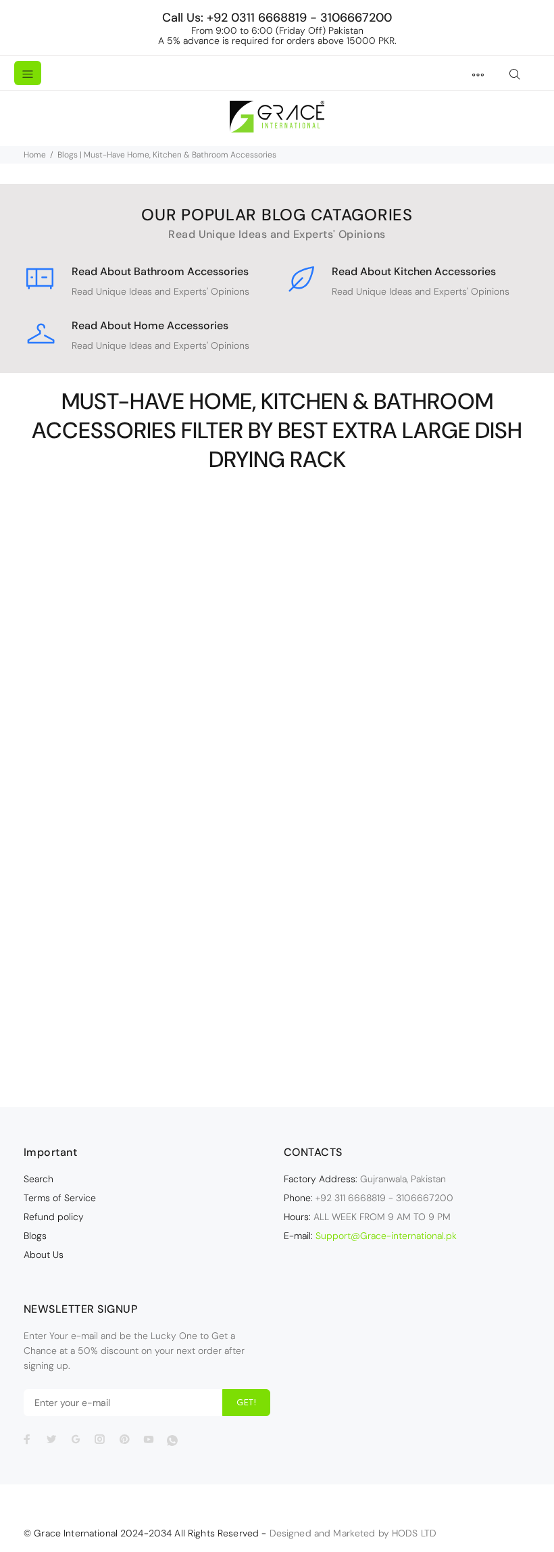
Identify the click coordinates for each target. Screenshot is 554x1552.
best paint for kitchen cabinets (148, 839)
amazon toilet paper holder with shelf (149, 660)
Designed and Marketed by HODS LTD (353, 1533)
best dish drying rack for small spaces (149, 700)
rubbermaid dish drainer (402, 731)
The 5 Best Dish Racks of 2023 (404, 753)
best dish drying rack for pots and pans (402, 675)
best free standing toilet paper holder (149, 729)
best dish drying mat (402, 660)
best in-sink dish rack (148, 757)
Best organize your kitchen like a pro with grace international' (149, 819)
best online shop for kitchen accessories (148, 800)
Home (35, 154)
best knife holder (148, 785)
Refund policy (54, 1217)
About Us (44, 1254)
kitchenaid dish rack (402, 717)
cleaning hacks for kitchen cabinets (149, 896)
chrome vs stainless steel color (149, 882)
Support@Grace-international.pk (386, 1236)
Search (38, 1179)
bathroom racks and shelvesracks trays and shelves (148, 680)
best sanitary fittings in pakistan (149, 854)
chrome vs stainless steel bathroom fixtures (149, 868)
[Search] (515, 74)
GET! (246, 1403)
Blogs (35, 1236)
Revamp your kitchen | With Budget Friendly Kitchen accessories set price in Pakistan (150, 949)
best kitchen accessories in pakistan (148, 771)
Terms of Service (60, 1198)
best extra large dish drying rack (148, 714)
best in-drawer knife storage (148, 743)
